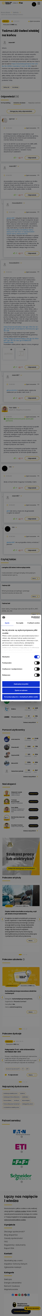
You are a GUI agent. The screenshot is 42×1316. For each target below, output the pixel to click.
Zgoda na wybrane (21, 690)
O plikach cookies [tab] (33, 623)
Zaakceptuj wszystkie (21, 684)
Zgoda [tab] (7, 623)
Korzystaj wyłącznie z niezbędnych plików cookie (21, 697)
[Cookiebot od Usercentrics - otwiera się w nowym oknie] (31, 617)
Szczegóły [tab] (19, 623)
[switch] (37, 662)
